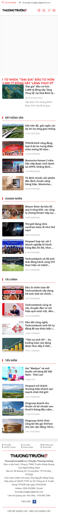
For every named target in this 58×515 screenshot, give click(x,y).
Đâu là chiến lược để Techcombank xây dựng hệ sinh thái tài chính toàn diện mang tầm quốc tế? (39, 291)
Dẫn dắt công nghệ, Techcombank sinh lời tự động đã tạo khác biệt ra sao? (40, 326)
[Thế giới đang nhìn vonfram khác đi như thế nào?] (13, 229)
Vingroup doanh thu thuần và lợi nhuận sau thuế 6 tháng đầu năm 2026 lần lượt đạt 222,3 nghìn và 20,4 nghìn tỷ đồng (39, 406)
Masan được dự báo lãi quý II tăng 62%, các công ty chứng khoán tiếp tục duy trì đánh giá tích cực (40, 210)
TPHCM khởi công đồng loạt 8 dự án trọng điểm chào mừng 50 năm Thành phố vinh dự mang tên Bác (40, 146)
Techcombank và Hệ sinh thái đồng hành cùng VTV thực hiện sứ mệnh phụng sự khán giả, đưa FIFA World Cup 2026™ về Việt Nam (40, 262)
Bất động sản (14, 117)
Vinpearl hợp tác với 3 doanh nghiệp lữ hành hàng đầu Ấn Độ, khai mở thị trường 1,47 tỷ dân (40, 245)
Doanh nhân (13, 198)
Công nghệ (46, 447)
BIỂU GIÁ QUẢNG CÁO (39, 511)
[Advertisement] (29, 45)
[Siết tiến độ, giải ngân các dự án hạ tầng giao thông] (13, 131)
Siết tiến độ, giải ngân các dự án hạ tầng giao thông (40, 127)
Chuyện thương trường (10, 447)
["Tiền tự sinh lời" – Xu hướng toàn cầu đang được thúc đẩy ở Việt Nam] (13, 345)
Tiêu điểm (11, 360)
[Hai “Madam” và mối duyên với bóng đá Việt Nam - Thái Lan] (13, 374)
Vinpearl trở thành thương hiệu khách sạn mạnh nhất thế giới (39, 389)
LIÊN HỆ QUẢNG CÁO (18, 511)
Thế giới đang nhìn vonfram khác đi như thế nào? (40, 227)
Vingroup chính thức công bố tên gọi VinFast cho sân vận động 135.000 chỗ (40, 424)
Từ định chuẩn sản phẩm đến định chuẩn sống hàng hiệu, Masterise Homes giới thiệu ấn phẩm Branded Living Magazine (40, 181)
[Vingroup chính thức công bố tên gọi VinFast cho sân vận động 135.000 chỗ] (13, 426)
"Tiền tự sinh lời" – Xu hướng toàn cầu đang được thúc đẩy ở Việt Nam (38, 343)
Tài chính (11, 279)
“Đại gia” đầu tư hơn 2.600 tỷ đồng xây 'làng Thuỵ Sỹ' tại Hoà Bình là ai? (39, 90)
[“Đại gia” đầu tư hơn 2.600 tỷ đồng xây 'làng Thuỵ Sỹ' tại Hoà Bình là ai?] (13, 92)
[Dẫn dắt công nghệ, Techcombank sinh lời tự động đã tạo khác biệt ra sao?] (13, 327)
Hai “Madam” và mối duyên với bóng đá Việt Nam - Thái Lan (38, 371)
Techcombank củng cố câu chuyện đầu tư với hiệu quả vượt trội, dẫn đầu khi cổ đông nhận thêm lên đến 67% (39, 308)
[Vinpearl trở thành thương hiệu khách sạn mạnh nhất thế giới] (13, 391)
